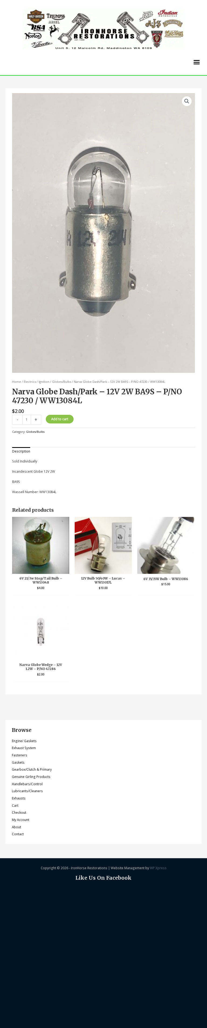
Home (16, 382)
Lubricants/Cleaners (27, 791)
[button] (197, 62)
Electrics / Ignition (36, 382)
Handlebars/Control (27, 784)
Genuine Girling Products (31, 776)
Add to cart (59, 419)
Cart (15, 805)
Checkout (19, 812)
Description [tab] (21, 451)
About (16, 827)
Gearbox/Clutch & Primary (32, 769)
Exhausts (19, 798)
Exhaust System (24, 748)
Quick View (41, 570)
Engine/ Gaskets (24, 741)
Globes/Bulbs (61, 382)
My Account (20, 820)
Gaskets (18, 762)
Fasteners (19, 755)
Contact (18, 834)
